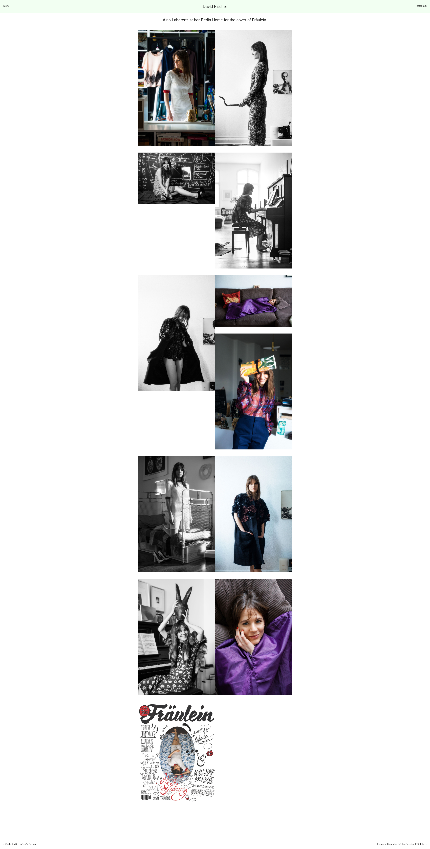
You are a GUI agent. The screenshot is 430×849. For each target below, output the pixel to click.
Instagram (421, 5)
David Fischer (215, 6)
